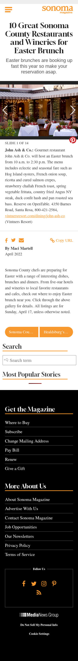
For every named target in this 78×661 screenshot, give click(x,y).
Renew (11, 459)
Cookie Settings (39, 634)
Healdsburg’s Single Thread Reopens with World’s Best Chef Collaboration (58, 331)
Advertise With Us (21, 508)
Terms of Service (20, 554)
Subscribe (13, 431)
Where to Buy (17, 422)
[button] (5, 110)
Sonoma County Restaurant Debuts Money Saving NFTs (23, 331)
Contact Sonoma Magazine (29, 518)
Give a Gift (15, 468)
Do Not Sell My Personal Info (39, 625)
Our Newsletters (19, 536)
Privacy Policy (17, 545)
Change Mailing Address (27, 441)
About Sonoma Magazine (27, 499)
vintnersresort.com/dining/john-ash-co (35, 215)
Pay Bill (12, 450)
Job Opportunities (21, 527)
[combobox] (39, 360)
